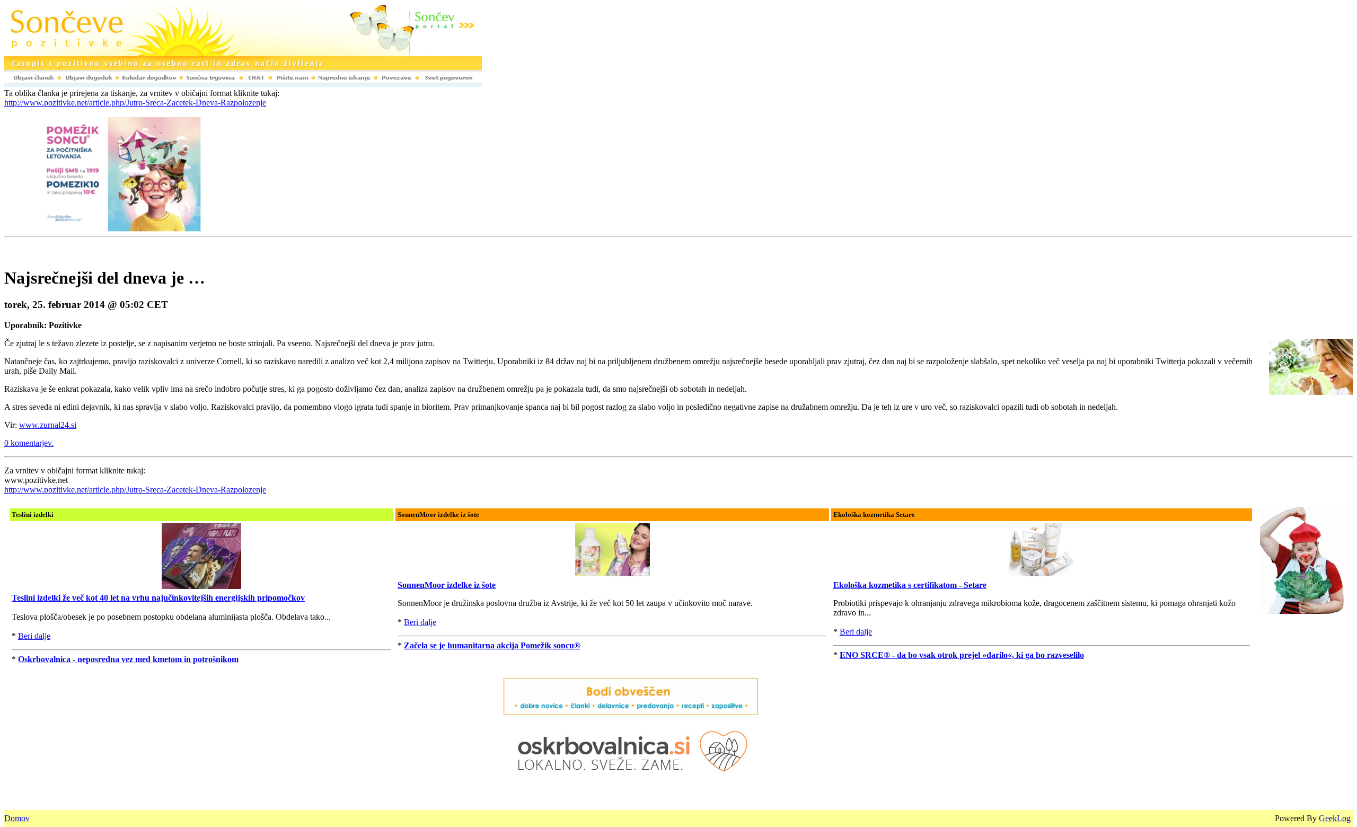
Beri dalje (34, 635)
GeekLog (1335, 818)
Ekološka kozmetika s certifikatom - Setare (909, 585)
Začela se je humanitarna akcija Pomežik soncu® (492, 645)
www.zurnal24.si (47, 424)
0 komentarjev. (29, 442)
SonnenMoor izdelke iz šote (447, 585)
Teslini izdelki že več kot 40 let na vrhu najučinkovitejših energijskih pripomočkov (158, 597)
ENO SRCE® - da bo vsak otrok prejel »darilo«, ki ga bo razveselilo (962, 654)
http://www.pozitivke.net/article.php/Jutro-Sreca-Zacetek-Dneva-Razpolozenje (135, 102)
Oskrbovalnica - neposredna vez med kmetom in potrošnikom (128, 659)
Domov (17, 818)
